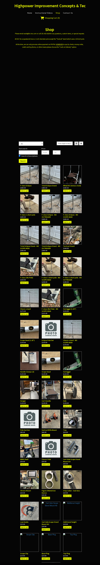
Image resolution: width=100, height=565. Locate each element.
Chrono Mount (25, 491)
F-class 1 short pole (27, 215)
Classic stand (25, 309)
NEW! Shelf (24, 459)
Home (29, 13)
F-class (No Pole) (26, 277)
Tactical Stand (69, 246)
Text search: (23, 149)
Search (23, 161)
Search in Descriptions (29, 156)
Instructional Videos (44, 13)
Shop (58, 13)
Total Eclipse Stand (49, 186)
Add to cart (24, 191)
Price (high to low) (64, 143)
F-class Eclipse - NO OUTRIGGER (49, 216)
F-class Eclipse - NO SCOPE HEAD (70, 216)
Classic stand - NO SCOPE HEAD (70, 341)
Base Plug (45, 553)
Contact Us (68, 13)
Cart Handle (46, 401)
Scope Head (46, 372)
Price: (43, 149)
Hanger (23, 401)
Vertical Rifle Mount (49, 430)
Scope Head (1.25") (27, 340)
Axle (64, 401)
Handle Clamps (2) (27, 372)
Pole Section (25, 430)
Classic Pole (46, 459)
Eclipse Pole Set (48, 340)
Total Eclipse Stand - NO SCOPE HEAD (29, 247)
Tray (65, 430)
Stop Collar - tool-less (71, 491)
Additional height (70, 522)
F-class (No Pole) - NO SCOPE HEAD (50, 310)
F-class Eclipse (25, 186)
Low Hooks (24, 522)
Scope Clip (24, 553)
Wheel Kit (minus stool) (72, 186)
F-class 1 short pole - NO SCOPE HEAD (51, 278)
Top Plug (66, 553)
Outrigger (67, 372)
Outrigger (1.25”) (69, 309)
